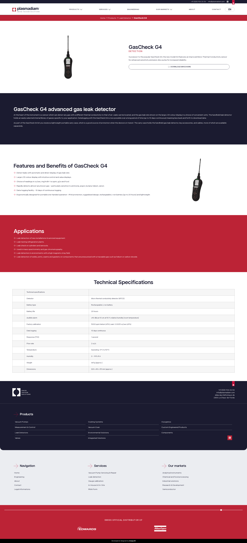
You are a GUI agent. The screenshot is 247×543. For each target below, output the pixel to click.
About (17, 481)
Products (112, 18)
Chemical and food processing (175, 477)
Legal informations (22, 489)
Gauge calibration (95, 481)
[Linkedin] (229, 437)
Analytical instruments (172, 473)
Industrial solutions (170, 481)
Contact (17, 485)
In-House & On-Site (96, 485)
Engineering (19, 477)
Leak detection (94, 477)
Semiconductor (169, 489)
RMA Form (92, 489)
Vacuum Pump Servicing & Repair (102, 473)
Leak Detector (125, 18)
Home (102, 18)
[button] (76, 9)
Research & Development (173, 485)
